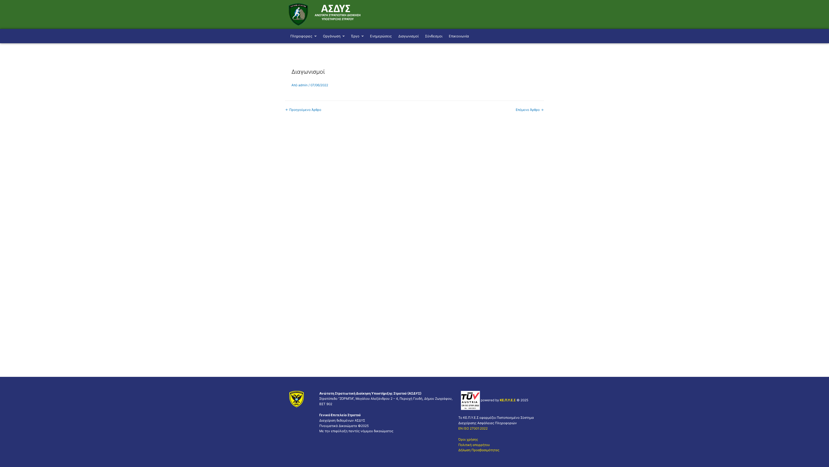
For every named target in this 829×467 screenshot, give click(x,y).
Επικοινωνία (459, 36)
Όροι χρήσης (468, 439)
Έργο (355, 36)
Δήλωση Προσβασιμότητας (478, 450)
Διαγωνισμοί (408, 36)
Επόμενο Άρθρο (530, 109)
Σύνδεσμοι (433, 36)
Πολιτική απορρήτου (474, 445)
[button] (303, 36)
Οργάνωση (331, 36)
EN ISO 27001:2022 (473, 428)
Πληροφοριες (301, 36)
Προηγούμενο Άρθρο (303, 109)
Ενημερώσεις (381, 36)
